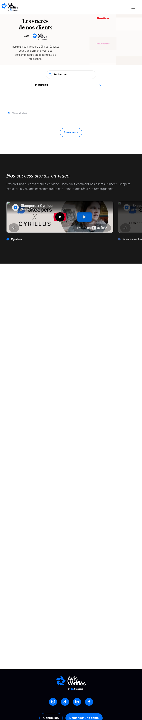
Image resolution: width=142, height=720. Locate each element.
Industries (41, 85)
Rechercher (60, 74)
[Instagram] (53, 702)
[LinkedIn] (77, 702)
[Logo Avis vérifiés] (9, 7)
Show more (71, 132)
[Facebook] (89, 702)
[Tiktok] (65, 702)
